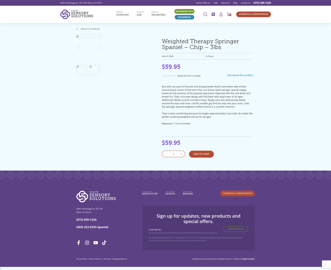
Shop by (122, 13)
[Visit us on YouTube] (96, 242)
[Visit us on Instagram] (88, 242)
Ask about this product (240, 75)
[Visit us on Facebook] (79, 242)
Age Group (150, 193)
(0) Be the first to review (188, 75)
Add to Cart (201, 154)
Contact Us (246, 3)
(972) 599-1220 (262, 3)
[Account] (222, 14)
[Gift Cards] (214, 14)
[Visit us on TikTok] (105, 242)
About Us (225, 3)
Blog (235, 3)
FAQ (216, 3)
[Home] (76, 14)
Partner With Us (203, 3)
